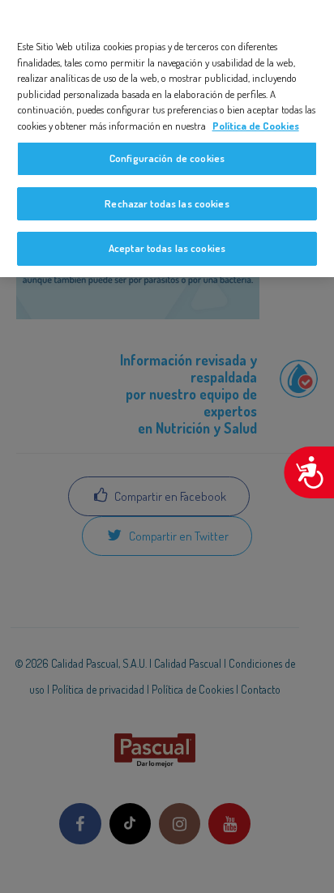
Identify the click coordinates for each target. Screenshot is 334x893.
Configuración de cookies (167, 158)
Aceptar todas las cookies (167, 247)
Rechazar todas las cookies (167, 203)
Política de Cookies (255, 125)
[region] (167, 138)
